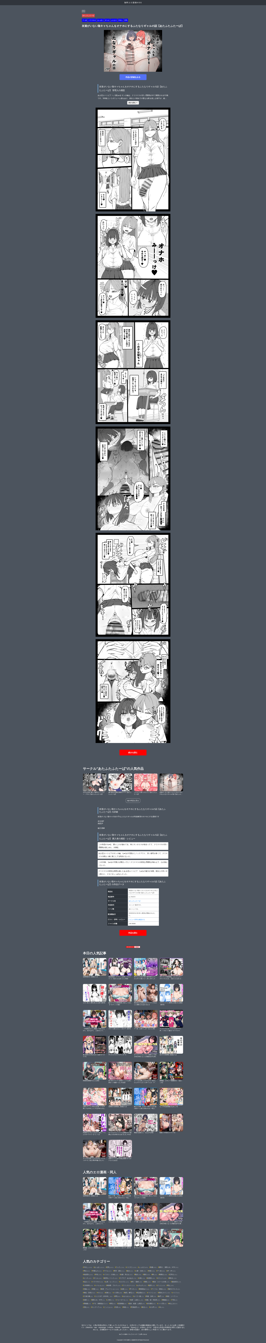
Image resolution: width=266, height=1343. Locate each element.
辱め (87, 1271)
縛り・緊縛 (136, 1282)
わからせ (127, 1296)
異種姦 (87, 1303)
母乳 (113, 1303)
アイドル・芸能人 (159, 1289)
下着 (174, 1300)
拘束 (151, 1271)
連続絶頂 (176, 1282)
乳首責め (141, 1292)
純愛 (86, 1300)
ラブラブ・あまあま (128, 1278)
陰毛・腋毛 (129, 1292)
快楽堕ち (88, 1274)
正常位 (173, 1274)
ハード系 (162, 1303)
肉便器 (151, 1278)
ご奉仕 (110, 1300)
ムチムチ (141, 1285)
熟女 (138, 1274)
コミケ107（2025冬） (103, 1296)
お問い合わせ (143, 1334)
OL (161, 1307)
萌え (170, 1285)
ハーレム (99, 1285)
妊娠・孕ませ (127, 1274)
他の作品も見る (133, 800)
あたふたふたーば (88, 15)
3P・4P (171, 1271)
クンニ (161, 1285)
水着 (142, 1278)
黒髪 (95, 1289)
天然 (118, 1307)
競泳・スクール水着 (161, 1282)
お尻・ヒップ (111, 1282)
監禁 (152, 1285)
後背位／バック (110, 1278)
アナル (108, 1271)
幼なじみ (173, 1303)
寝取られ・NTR (98, 1300)
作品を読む (133, 933)
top (120, 1334)
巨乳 (125, 20)
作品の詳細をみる (133, 77)
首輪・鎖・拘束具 (153, 1300)
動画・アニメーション (110, 1289)
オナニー (161, 1278)
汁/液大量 (88, 1296)
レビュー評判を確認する (137, 919)
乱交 (87, 1282)
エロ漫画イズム (126, 1334)
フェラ (120, 1267)
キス (100, 1292)
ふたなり (114, 20)
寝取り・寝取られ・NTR (168, 1267)
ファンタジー (129, 1285)
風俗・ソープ (172, 1296)
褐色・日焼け (89, 1292)
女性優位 (151, 1303)
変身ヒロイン (164, 1292)
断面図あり (144, 1289)
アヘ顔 (85, 20)
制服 (153, 1267)
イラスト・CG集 (111, 1274)
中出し (120, 20)
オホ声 (153, 1307)
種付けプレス (174, 1289)
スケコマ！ (135, 1334)
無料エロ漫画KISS (133, 3)
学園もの (97, 1271)
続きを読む (132, 102)
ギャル (107, 20)
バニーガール (122, 1300)
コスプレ (124, 1282)
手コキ (133, 1289)
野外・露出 (119, 1271)
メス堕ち (118, 1292)
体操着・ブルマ (113, 1285)
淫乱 (86, 1307)
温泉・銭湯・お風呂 (137, 1303)
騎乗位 (163, 1274)
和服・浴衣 (151, 1296)
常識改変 (135, 1307)
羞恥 (147, 1282)
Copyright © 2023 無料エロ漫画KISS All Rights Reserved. (133, 1340)
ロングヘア (97, 1307)
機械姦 (165, 1300)
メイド (176, 1292)
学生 (98, 1274)
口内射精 (88, 1285)
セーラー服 (139, 1296)
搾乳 (117, 1296)
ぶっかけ (143, 1267)
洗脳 (87, 1289)
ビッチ (87, 1278)
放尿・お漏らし (136, 1300)
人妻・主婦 (140, 1271)
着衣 (147, 1274)
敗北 (145, 1307)
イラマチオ (92, 20)
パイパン (152, 1292)
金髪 (124, 1289)
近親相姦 (122, 1303)
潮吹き (173, 1278)
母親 (126, 1307)
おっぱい (100, 20)
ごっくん (108, 1307)
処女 (130, 1271)
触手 (161, 1296)
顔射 (108, 1292)
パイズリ (131, 1267)
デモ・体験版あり (100, 1303)
